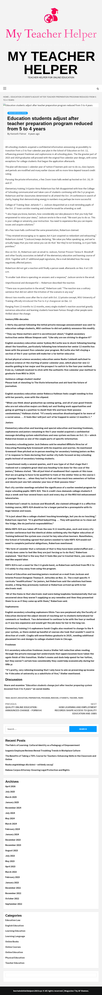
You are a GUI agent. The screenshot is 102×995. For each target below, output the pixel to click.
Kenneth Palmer (18, 133)
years (80, 698)
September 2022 (13, 903)
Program (45, 698)
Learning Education (15, 930)
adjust (14, 698)
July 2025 (10, 791)
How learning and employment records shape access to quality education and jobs (76, 709)
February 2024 (12, 829)
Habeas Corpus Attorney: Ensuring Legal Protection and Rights (37, 770)
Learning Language (15, 936)
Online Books (12, 941)
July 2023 (10, 855)
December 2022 (13, 887)
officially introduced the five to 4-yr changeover (37, 300)
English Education (14, 925)
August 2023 (11, 850)
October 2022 (12, 898)
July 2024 (10, 813)
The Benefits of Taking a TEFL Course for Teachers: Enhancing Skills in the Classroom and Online (50, 757)
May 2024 (10, 818)
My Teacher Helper (51, 63)
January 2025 (12, 802)
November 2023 (13, 845)
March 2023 (11, 871)
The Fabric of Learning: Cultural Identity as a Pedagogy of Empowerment (42, 745)
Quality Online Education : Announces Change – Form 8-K (23, 707)
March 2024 (11, 823)
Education (22, 698)
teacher (73, 698)
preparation (34, 698)
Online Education (14, 952)
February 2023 (12, 877)
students (64, 698)
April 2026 (10, 786)
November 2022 (13, 893)
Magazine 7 (69, 990)
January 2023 (12, 882)
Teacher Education (17, 113)
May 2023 (10, 861)
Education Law (12, 920)
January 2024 (12, 834)
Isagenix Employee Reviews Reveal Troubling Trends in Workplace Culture (42, 750)
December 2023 (13, 839)
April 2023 (10, 866)
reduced (55, 698)
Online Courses (13, 947)
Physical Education (15, 957)
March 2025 (11, 797)
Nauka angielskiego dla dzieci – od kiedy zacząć (29, 764)
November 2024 (13, 807)
